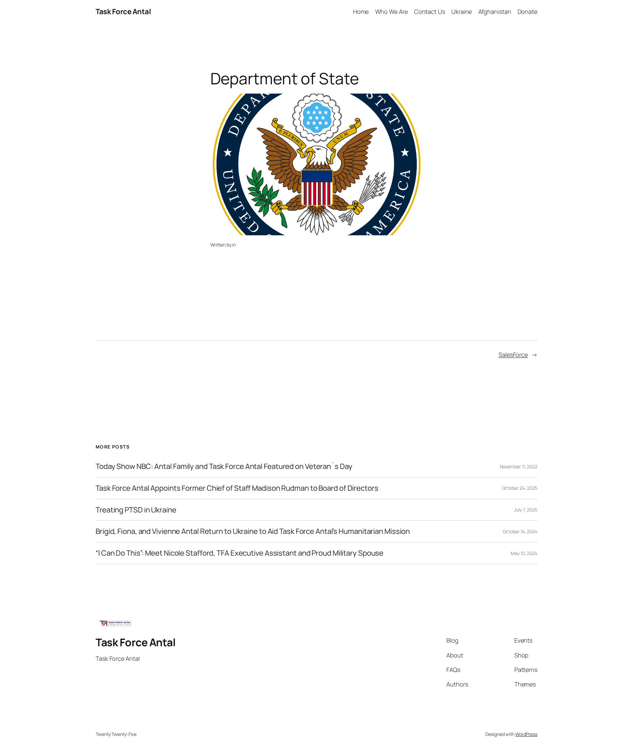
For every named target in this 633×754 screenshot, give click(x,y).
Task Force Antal (123, 11)
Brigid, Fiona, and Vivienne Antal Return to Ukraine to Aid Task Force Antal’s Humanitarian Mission (253, 531)
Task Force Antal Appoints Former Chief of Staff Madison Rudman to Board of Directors (237, 488)
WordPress (526, 734)
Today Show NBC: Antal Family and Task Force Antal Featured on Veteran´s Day (224, 466)
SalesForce (513, 355)
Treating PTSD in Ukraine (136, 510)
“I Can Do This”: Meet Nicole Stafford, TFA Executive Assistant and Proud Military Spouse (239, 553)
